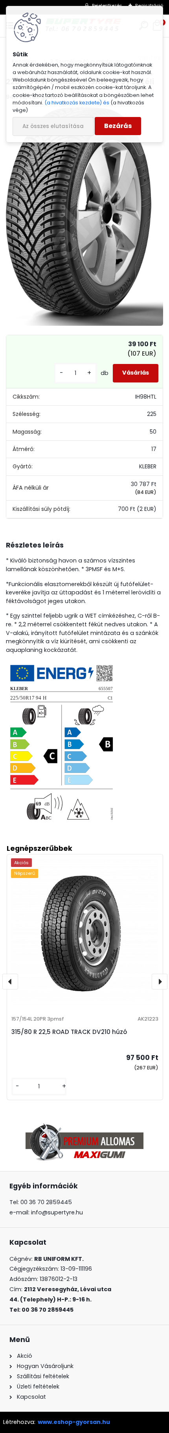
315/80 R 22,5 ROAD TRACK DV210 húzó (69, 1032)
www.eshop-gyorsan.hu (74, 1422)
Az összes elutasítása (53, 126)
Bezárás (118, 125)
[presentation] (10, 981)
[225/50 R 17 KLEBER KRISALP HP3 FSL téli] (84, 216)
